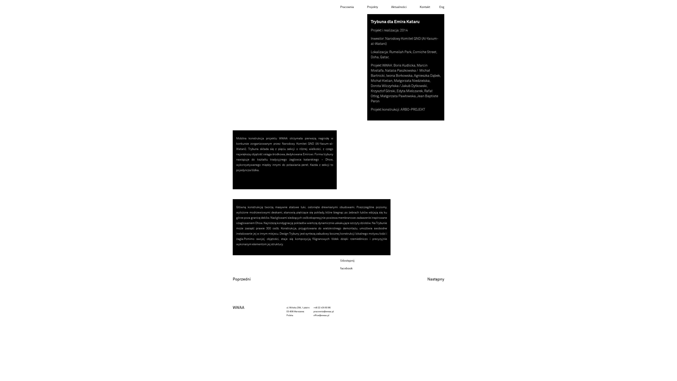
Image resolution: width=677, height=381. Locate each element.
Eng (441, 7)
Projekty (372, 7)
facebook (346, 268)
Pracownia (347, 7)
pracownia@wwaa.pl (323, 311)
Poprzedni (242, 279)
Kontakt (425, 7)
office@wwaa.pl (321, 315)
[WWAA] (250, 7)
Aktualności (399, 7)
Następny (435, 279)
